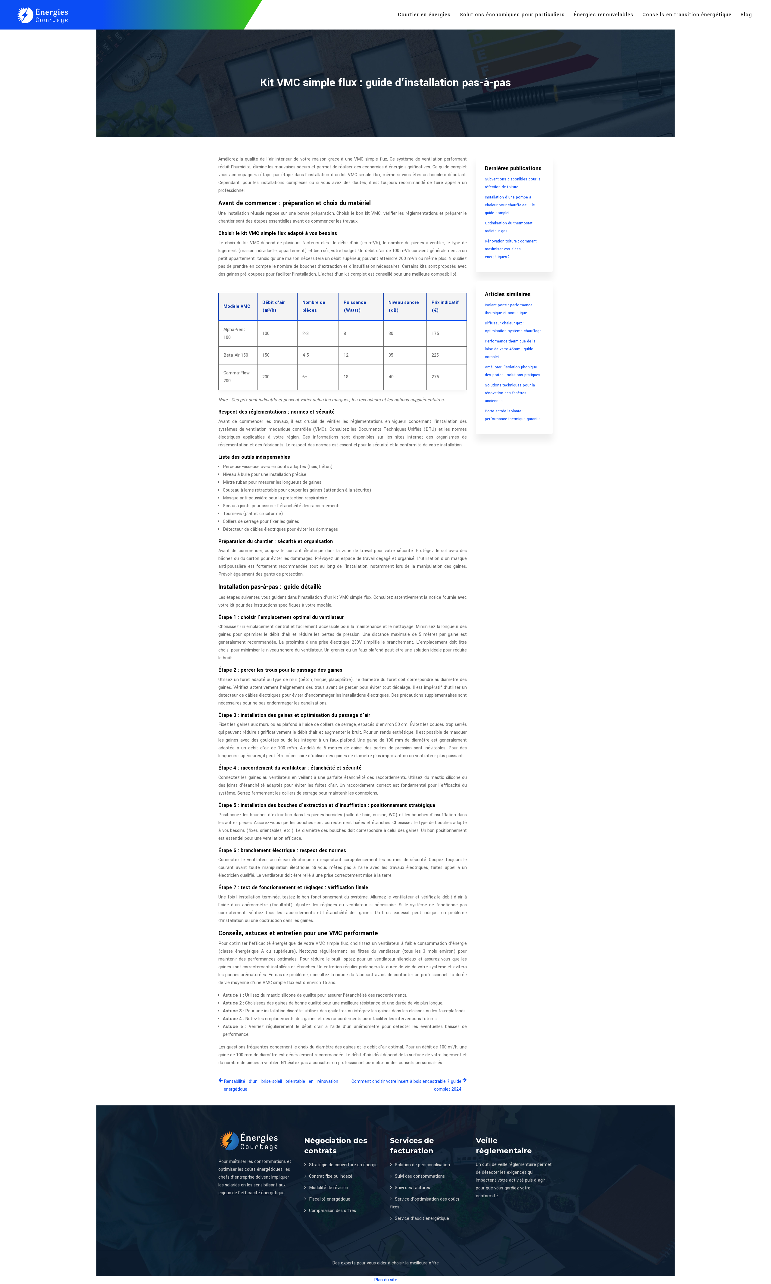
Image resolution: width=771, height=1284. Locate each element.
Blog (746, 14)
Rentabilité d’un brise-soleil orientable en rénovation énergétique (281, 1085)
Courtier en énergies (424, 14)
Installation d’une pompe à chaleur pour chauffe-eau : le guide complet (510, 205)
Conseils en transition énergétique (687, 14)
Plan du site (385, 1280)
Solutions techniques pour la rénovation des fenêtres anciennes (510, 393)
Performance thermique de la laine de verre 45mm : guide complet (510, 349)
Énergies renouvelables (603, 14)
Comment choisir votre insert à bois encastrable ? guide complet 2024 (406, 1085)
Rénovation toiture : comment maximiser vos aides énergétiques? (511, 249)
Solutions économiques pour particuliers (512, 14)
